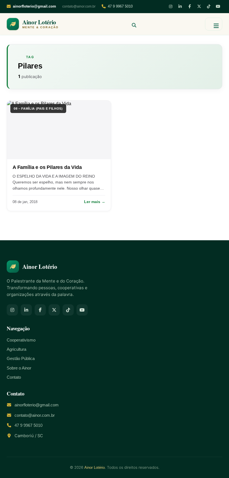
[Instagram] (170, 6)
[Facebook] (189, 6)
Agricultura (16, 349)
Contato (14, 377)
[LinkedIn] (180, 6)
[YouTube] (218, 6)
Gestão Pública (21, 358)
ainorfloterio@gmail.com (37, 405)
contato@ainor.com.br (79, 6)
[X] (199, 6)
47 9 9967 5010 (120, 6)
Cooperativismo (21, 340)
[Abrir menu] (213, 24)
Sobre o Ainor (19, 368)
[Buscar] (131, 24)
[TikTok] (208, 6)
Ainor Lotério (94, 467)
